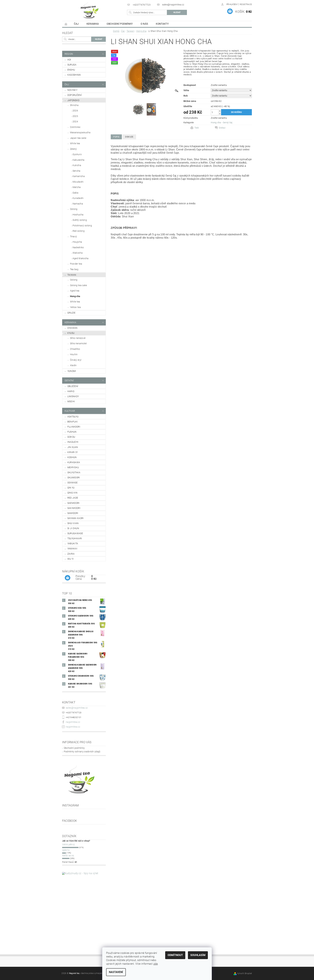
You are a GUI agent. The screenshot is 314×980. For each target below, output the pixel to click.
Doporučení (74, 95)
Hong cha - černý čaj (221, 122)
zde (155, 963)
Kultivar (70, 411)
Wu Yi (70, 559)
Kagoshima (74, 74)
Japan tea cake (78, 138)
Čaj (76, 23)
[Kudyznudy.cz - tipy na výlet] (82, 904)
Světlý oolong (80, 220)
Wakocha (78, 252)
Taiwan (71, 275)
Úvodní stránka (66, 24)
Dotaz (222, 127)
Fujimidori (73, 426)
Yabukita (72, 543)
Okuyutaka (73, 472)
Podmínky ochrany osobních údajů (82, 751)
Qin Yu (71, 487)
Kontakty (162, 23)
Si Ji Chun (73, 528)
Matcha (77, 187)
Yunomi (71, 371)
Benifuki (72, 421)
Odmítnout (175, 955)
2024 (75, 121)
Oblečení (72, 386)
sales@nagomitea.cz (77, 707)
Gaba (75, 192)
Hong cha (75, 296)
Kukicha (77, 165)
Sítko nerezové (77, 338)
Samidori (72, 513)
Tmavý (73, 236)
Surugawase (75, 533)
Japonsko (73, 100)
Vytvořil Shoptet (244, 973)
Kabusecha (79, 160)
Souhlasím (197, 955)
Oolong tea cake (78, 285)
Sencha (76, 171)
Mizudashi (78, 181)
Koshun (72, 457)
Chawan (72, 328)
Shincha (74, 105)
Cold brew (75, 127)
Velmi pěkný (68, 844)
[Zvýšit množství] (219, 110)
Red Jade (72, 497)
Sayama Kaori (75, 518)
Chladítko (75, 349)
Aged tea (74, 290)
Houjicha (77, 242)
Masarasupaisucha (80, 132)
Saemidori (73, 503)
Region (69, 54)
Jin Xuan (72, 447)
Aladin (73, 365)
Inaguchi (72, 442)
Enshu (71, 69)
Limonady (73, 396)
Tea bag (74, 269)
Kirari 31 (72, 452)
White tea (75, 143)
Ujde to (66, 850)
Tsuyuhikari (74, 538)
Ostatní (69, 380)
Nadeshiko (78, 247)
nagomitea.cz (73, 722)
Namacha (78, 203)
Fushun (72, 431)
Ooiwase (72, 482)
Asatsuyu (73, 416)
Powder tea (76, 263)
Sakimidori (73, 508)
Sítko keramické (78, 343)
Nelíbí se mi (68, 855)
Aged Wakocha (81, 258)
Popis (116, 137)
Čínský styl (75, 360)
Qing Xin (72, 492)
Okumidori (73, 477)
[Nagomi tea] (89, 10)
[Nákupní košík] (67, 578)
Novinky (72, 90)
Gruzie (71, 312)
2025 (75, 116)
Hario (70, 391)
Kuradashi (78, 198)
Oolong (74, 209)
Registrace (246, 4)
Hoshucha (78, 214)
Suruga (72, 64)
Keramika (93, 23)
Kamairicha (79, 176)
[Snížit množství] (219, 113)
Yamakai (72, 548)
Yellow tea (75, 307)
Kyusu (71, 333)
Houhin (74, 354)
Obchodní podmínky (120, 23)
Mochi (71, 401)
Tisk (196, 127)
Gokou (71, 437)
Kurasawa (73, 462)
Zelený (73, 149)
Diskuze (129, 137)
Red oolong (79, 231)
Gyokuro (77, 154)
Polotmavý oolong (82, 225)
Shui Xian (73, 523)
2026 (75, 110)
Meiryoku (73, 467)
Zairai (71, 553)
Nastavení (116, 972)
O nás (144, 23)
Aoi (69, 59)
